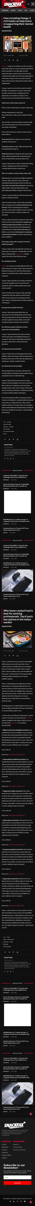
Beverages (6, 479)
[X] (9, 60)
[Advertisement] (17, 502)
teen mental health (8, 431)
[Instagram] (8, 458)
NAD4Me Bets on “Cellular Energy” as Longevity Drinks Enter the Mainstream (16, 520)
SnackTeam (8, 445)
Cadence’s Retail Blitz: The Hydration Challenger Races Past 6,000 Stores (15, 476)
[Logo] (14, 4)
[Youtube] (24, 1201)
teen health (6, 429)
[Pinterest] (13, 60)
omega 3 (5, 426)
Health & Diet (7, 31)
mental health (20, 254)
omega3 (11, 426)
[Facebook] (5, 60)
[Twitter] (21, 1201)
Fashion (5, 532)
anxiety (9, 422)
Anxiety (4, 266)
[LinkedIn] (14, 1201)
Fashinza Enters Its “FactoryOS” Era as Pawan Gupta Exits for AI (16, 529)
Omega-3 (5, 66)
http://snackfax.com (8, 447)
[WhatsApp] (17, 60)
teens (5, 433)
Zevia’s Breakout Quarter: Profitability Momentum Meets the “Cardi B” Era (16, 485)
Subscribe (17, 1183)
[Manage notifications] (30, 1202)
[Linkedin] (10, 458)
